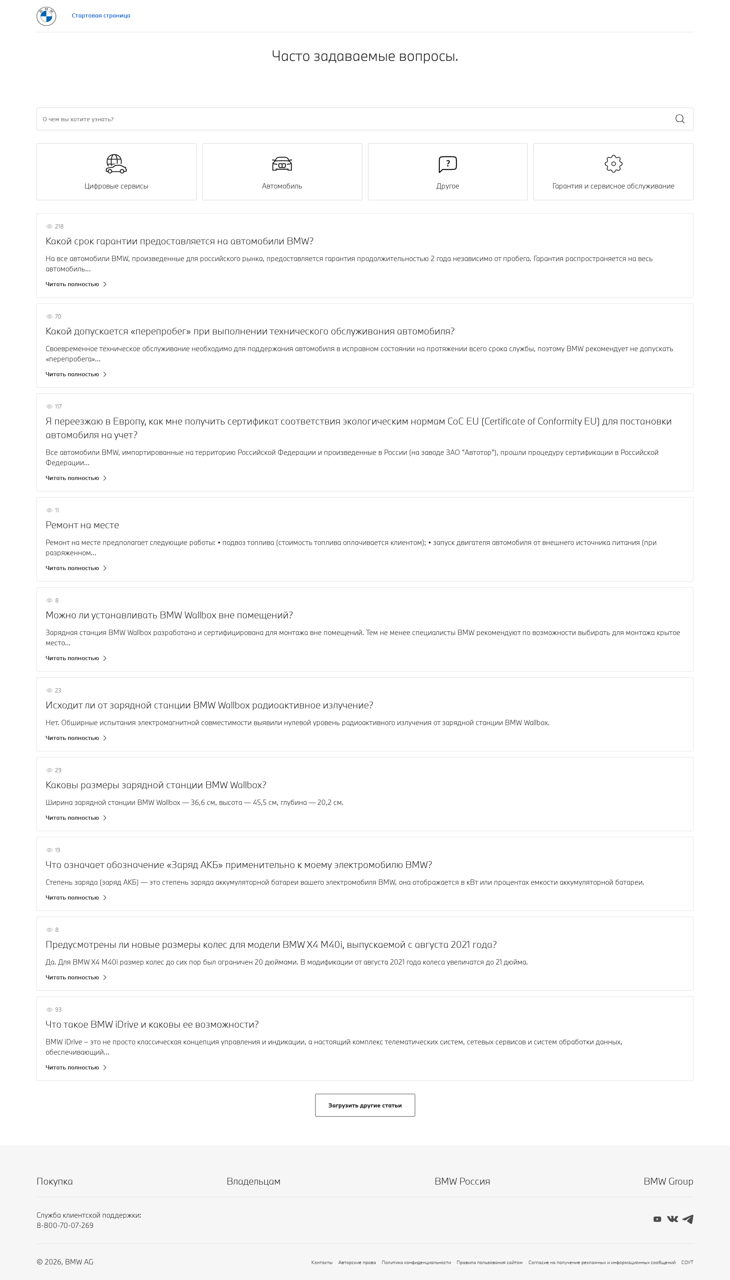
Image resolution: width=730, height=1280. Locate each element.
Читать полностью (72, 284)
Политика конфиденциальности (416, 1262)
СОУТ (687, 1262)
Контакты (322, 1262)
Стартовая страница (101, 15)
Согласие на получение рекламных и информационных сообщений (602, 1262)
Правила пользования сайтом (490, 1262)
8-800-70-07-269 (65, 1225)
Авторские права (357, 1262)
